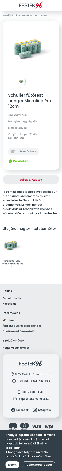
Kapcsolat (9, 303)
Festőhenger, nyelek (34, 15)
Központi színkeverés (16, 348)
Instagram (44, 410)
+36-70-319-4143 (33, 392)
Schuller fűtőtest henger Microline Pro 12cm (12, 264)
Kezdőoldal (10, 15)
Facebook (22, 410)
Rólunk (7, 291)
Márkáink (8, 320)
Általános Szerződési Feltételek (22, 326)
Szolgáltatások (13, 341)
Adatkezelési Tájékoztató (19, 331)
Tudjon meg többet (38, 465)
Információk (11, 313)
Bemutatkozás (12, 298)
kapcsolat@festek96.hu (34, 399)
